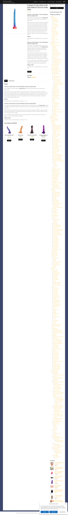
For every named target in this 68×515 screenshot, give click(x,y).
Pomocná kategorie (54, 118)
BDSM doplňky (54, 17)
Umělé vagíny (54, 181)
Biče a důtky (54, 28)
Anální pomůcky (55, 270)
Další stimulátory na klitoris (57, 111)
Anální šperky (55, 278)
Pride (54, 99)
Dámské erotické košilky (59, 399)
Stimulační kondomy (56, 139)
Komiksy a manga (57, 433)
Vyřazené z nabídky (56, 92)
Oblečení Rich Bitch (56, 73)
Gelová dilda (55, 291)
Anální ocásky (55, 275)
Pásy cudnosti (54, 36)
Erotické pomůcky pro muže (58, 406)
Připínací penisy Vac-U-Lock (58, 332)
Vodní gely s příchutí (56, 249)
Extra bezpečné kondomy (57, 128)
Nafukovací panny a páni (58, 407)
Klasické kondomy (56, 129)
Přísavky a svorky (55, 39)
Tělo (54, 443)
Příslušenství (55, 49)
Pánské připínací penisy (57, 331)
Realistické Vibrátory (56, 364)
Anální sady (55, 276)
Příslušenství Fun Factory (58, 83)
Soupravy (54, 321)
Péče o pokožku (57, 444)
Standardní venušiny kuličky (58, 343)
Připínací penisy (55, 328)
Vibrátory (36, 1)
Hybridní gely (55, 235)
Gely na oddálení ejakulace (57, 230)
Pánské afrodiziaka (56, 193)
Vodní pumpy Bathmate (57, 188)
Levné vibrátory (55, 355)
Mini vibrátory (55, 359)
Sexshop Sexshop (7, 1)
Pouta (53, 38)
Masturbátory (54, 152)
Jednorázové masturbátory (58, 155)
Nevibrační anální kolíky (57, 282)
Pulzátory (54, 362)
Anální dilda (55, 271)
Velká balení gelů (56, 246)
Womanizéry (54, 110)
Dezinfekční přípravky (56, 226)
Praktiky (53, 256)
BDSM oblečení (54, 19)
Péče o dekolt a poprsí (59, 445)
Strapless (55, 334)
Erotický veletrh (54, 94)
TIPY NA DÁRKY (54, 102)
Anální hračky (55, 373)
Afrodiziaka (54, 190)
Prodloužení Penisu (55, 180)
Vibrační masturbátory (57, 169)
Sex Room (55, 214)
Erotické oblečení (55, 306)
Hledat (57, 8)
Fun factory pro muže (58, 81)
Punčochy (55, 317)
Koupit (29, 71)
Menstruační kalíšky (55, 64)
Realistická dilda (56, 300)
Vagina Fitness (55, 345)
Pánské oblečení (55, 177)
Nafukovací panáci (56, 171)
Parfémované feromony (57, 62)
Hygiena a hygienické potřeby (58, 437)
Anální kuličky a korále (57, 274)
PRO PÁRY (53, 189)
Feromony (54, 57)
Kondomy (53, 124)
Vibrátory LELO (55, 85)
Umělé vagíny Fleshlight (57, 76)
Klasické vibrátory (56, 354)
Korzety (54, 315)
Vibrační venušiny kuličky (57, 349)
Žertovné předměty (56, 109)
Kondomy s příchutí (56, 133)
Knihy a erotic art (55, 216)
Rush (54, 75)
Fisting (54, 260)
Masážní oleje (54, 250)
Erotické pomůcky (55, 372)
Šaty (54, 319)
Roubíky (53, 40)
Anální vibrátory (56, 279)
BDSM (52, 16)
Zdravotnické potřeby (55, 68)
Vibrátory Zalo (55, 91)
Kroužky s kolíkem (56, 150)
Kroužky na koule (56, 148)
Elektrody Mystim (56, 200)
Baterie (54, 46)
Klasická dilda (55, 293)
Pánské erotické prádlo (58, 404)
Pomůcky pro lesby (56, 98)
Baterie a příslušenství (56, 45)
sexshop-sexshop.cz (54, 370)
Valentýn (54, 107)
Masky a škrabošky (55, 34)
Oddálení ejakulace (55, 175)
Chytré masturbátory (56, 154)
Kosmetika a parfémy (54, 115)
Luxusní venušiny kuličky (57, 340)
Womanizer (55, 114)
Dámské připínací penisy (57, 329)
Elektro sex (54, 197)
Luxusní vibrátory (56, 357)
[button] (65, 503)
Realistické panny (56, 174)
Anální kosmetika (56, 272)
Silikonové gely (55, 244)
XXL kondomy (55, 143)
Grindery (54, 211)
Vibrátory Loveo (56, 88)
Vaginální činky (55, 346)
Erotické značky (55, 72)
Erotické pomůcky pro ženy (57, 414)
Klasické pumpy (56, 186)
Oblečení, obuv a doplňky (56, 447)
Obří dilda (54, 298)
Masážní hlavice (56, 358)
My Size (54, 137)
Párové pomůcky (55, 255)
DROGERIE (52, 43)
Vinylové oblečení (56, 26)
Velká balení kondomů (57, 141)
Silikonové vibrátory (56, 365)
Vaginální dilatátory (56, 305)
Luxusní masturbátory (57, 158)
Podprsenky (57, 451)
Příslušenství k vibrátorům (57, 361)
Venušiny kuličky (55, 338)
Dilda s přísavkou (56, 289)
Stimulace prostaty (56, 283)
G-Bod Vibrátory (56, 353)
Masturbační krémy (56, 240)
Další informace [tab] (11, 80)
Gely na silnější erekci (57, 233)
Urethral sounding (56, 264)
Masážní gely (55, 238)
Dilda (53, 286)
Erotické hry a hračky (56, 391)
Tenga (54, 162)
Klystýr (54, 280)
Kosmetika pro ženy (56, 54)
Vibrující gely (55, 248)
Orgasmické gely (56, 242)
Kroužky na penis (55, 144)
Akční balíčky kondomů (57, 125)
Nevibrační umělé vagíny (57, 182)
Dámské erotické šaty (59, 400)
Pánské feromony (56, 61)
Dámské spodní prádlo (58, 449)
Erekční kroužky (56, 147)
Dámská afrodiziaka (56, 192)
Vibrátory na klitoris (56, 368)
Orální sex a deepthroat (57, 261)
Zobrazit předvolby (62, 511)
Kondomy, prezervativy (58, 388)
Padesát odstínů (55, 253)
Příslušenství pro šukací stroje (58, 336)
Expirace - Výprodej (55, 56)
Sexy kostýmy (55, 320)
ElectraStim (55, 199)
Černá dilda (55, 287)
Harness (54, 312)
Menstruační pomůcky (56, 325)
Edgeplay (54, 259)
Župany (54, 323)
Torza (54, 167)
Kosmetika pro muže (56, 53)
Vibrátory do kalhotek (57, 366)
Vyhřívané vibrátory (56, 369)
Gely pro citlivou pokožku (57, 234)
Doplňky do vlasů (57, 456)
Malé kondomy (55, 136)
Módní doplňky (55, 455)
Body (54, 308)
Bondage (53, 30)
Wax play (54, 265)
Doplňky (54, 310)
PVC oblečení (55, 24)
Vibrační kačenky (56, 77)
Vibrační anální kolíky (56, 285)
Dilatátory (53, 122)
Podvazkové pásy (56, 316)
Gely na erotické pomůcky (57, 229)
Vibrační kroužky (56, 151)
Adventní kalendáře (56, 103)
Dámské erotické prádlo (55, 42)
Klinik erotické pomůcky (58, 377)
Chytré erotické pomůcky (56, 71)
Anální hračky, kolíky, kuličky (59, 375)
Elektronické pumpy (56, 185)
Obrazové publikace (56, 219)
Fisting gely (55, 227)
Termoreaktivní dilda (56, 304)
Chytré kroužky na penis (57, 145)
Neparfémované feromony (57, 60)
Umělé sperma (55, 245)
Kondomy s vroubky (56, 135)
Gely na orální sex (56, 231)
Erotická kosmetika (55, 51)
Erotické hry (54, 208)
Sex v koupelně (55, 263)
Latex (54, 23)
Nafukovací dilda (56, 295)
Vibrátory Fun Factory (57, 79)
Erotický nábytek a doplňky (57, 418)
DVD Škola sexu (56, 257)
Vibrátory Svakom (56, 90)
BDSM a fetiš (55, 376)
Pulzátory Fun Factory (58, 84)
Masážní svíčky (54, 252)
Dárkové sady (55, 105)
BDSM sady (54, 27)
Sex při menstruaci (55, 65)
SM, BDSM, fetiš (42, 1)
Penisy (55, 426)
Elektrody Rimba (56, 201)
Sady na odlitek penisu (57, 301)
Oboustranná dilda (56, 297)
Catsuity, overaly (56, 309)
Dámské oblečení (56, 448)
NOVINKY (53, 101)
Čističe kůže (55, 380)
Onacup (55, 166)
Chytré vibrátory (56, 351)
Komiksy (55, 222)
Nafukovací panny (55, 170)
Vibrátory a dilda (56, 424)
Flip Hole (55, 165)
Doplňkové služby (55, 120)
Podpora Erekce (55, 178)
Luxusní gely (55, 237)
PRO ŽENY (53, 268)
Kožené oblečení (56, 21)
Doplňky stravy (54, 50)
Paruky (53, 327)
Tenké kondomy (56, 140)
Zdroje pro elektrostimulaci (57, 207)
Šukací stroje (54, 335)
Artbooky (55, 220)
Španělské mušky (56, 195)
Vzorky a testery (55, 66)
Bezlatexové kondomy (57, 126)
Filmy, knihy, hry (54, 429)
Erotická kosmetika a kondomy (58, 381)
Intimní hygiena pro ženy (56, 324)
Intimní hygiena (56, 439)
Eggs (55, 163)
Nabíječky (54, 47)
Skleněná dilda (55, 302)
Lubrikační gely (54, 223)
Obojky (53, 35)
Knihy (54, 218)
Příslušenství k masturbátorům (58, 160)
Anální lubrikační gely (56, 225)
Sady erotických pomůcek (57, 421)
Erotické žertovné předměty (59, 392)
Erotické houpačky (55, 32)
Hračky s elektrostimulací (57, 203)
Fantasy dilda (33, 77)
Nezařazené (53, 117)
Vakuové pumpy (55, 184)
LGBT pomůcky (54, 96)
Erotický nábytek (55, 210)
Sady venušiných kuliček (57, 342)
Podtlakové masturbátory (57, 159)
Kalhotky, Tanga (51, 1)
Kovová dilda (55, 294)
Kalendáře (55, 434)
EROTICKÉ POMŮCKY (54, 69)
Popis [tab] (6, 80)
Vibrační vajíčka (55, 347)
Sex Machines (55, 212)
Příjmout (44, 511)
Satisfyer (54, 113)
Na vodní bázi (59, 1)
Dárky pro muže (56, 106)
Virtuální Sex (54, 267)
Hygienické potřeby (55, 215)
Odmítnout (53, 511)
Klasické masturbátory (57, 156)
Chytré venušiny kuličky (57, 339)
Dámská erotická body (59, 398)
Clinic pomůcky (54, 31)
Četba (54, 430)
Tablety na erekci (56, 196)
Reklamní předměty (56, 95)
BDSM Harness (55, 20)
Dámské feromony (56, 58)
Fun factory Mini (57, 80)
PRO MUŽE (53, 121)
